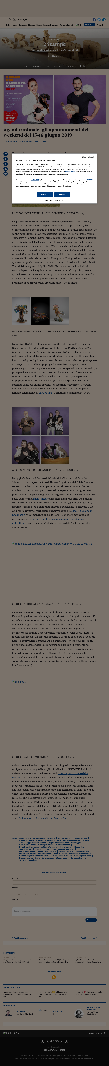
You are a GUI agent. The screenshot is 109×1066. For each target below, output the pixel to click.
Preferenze (45, 194)
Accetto (62, 194)
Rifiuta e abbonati (88, 157)
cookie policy (70, 171)
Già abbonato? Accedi (54, 200)
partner (89, 179)
